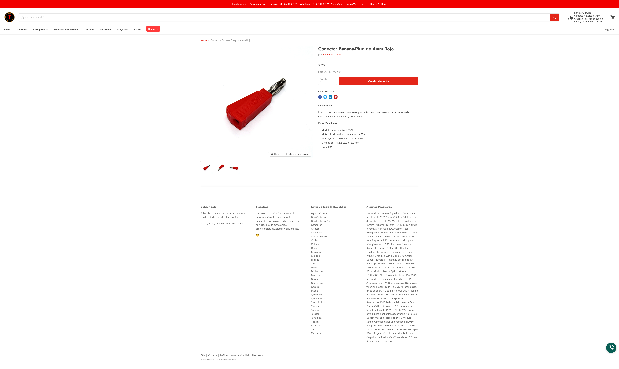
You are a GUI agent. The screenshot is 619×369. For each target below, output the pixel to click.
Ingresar (609, 29)
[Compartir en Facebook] (320, 97)
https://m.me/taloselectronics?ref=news (222, 223)
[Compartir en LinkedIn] (330, 97)
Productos (22, 29)
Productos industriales (65, 29)
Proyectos (122, 29)
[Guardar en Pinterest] (336, 97)
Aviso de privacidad (240, 355)
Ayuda (138, 29)
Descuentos (257, 355)
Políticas (224, 355)
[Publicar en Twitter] (325, 97)
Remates (153, 28)
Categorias (39, 29)
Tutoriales (105, 29)
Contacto (89, 29)
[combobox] (284, 17)
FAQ (203, 355)
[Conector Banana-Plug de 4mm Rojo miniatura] (206, 167)
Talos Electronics (332, 54)
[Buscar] (554, 17)
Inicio (7, 29)
